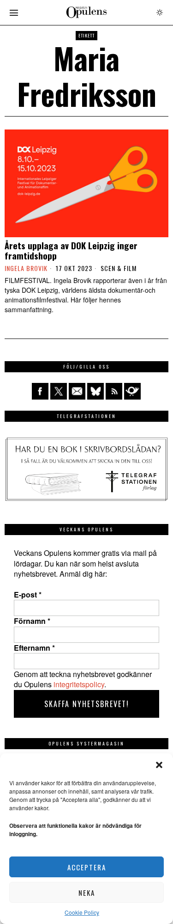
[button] (159, 765)
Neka (86, 892)
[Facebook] (40, 391)
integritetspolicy (79, 684)
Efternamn (34, 648)
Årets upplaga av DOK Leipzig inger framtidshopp (71, 250)
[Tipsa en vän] (77, 391)
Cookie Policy (82, 912)
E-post (28, 595)
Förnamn (32, 621)
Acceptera (86, 867)
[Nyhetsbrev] (132, 391)
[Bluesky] (95, 391)
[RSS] (114, 391)
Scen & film (119, 268)
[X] (58, 391)
